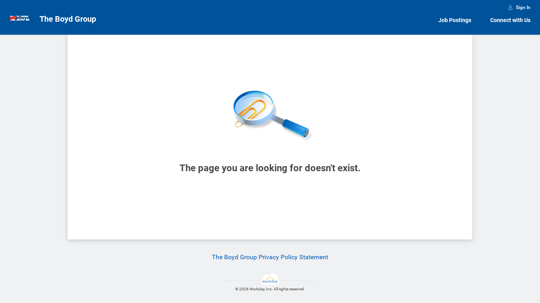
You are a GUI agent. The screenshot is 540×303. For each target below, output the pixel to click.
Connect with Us (510, 20)
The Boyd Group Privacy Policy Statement (270, 257)
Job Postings (454, 20)
